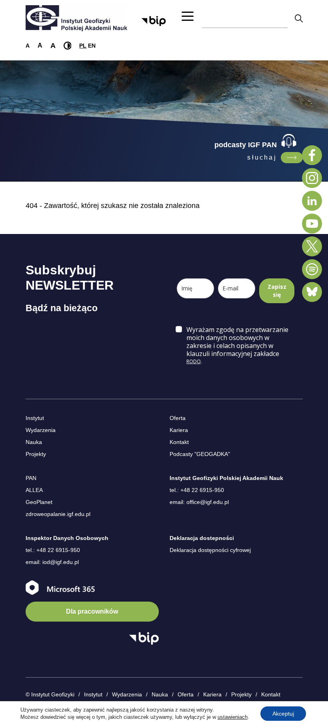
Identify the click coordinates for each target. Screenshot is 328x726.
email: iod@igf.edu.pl (52, 562)
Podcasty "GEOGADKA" (200, 454)
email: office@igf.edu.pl (199, 502)
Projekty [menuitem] (241, 694)
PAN (31, 478)
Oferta (178, 418)
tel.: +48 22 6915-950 (197, 490)
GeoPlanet (39, 502)
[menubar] (179, 695)
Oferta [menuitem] (186, 694)
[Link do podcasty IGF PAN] (292, 157)
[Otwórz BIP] (144, 638)
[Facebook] (312, 155)
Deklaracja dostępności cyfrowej (210, 550)
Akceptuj (283, 713)
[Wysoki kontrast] (68, 46)
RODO (193, 361)
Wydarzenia (41, 430)
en (92, 45)
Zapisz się (277, 290)
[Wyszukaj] (299, 18)
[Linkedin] (312, 201)
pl (82, 45)
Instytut (35, 418)
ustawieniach (233, 717)
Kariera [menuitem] (212, 694)
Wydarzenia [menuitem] (127, 694)
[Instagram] (312, 178)
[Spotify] (312, 269)
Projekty (36, 454)
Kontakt (179, 442)
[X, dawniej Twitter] (312, 246)
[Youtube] (312, 224)
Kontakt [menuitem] (270, 694)
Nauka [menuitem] (160, 694)
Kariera (179, 430)
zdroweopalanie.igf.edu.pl (58, 514)
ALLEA (34, 490)
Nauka (34, 442)
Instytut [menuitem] (93, 694)
